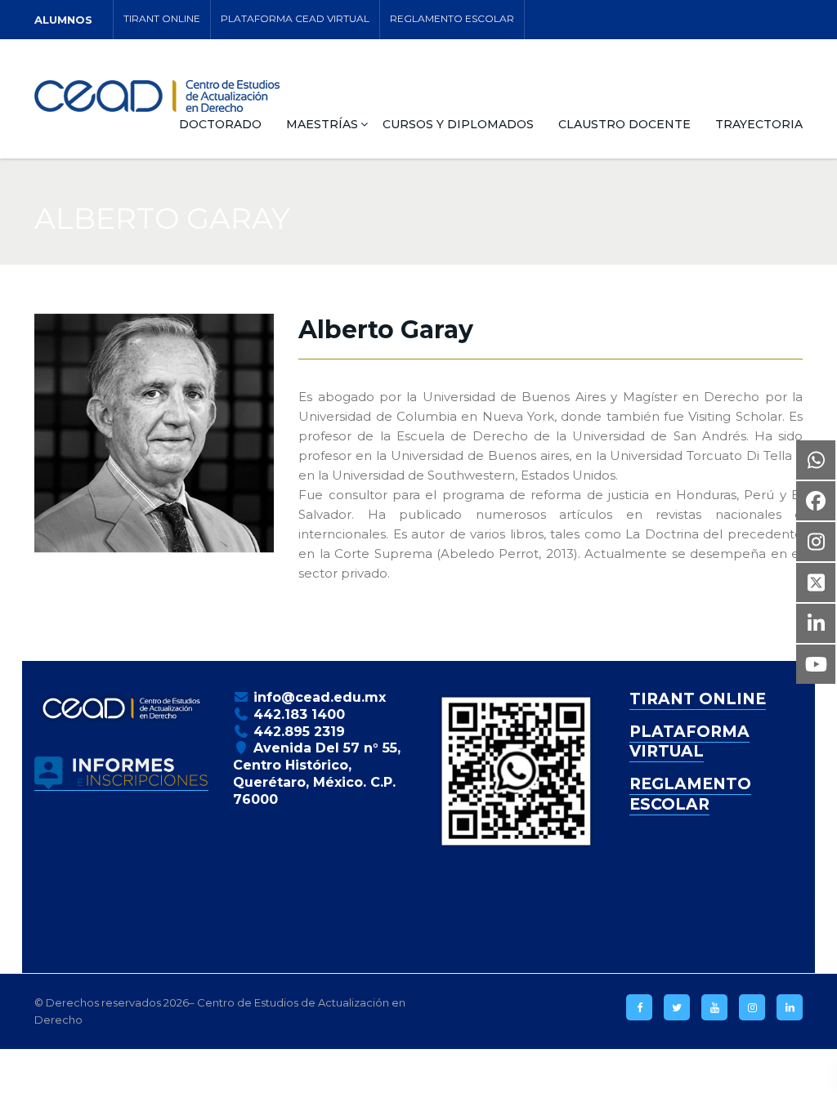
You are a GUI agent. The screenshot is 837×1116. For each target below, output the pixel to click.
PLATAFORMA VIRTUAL (689, 741)
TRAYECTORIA (759, 124)
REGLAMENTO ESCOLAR (452, 18)
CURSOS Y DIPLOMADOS (458, 124)
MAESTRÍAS (322, 124)
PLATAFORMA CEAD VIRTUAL (295, 18)
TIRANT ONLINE (161, 18)
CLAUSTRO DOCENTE (624, 124)
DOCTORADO (220, 124)
